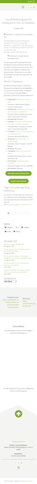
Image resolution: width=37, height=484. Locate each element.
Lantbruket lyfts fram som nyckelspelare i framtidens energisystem (16, 264)
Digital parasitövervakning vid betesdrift (29, 303)
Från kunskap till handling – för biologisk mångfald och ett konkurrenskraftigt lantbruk (18, 257)
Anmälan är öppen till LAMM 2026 (14, 244)
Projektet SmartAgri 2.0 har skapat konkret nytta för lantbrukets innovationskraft (17, 271)
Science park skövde (18, 181)
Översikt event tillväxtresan (18, 173)
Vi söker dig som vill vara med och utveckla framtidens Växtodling (17, 250)
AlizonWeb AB (29, 481)
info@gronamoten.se (18, 442)
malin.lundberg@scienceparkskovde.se (19, 205)
